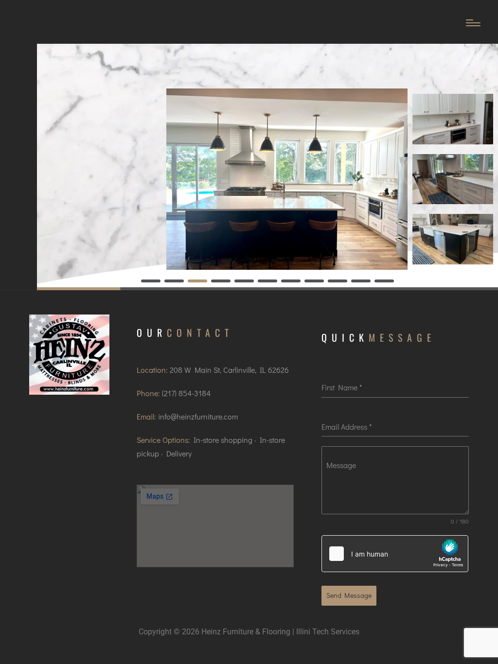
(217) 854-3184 (186, 393)
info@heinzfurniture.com (198, 416)
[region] (267, 167)
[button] (150, 281)
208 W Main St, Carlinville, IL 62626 (229, 370)
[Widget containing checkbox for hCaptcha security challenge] (394, 553)
